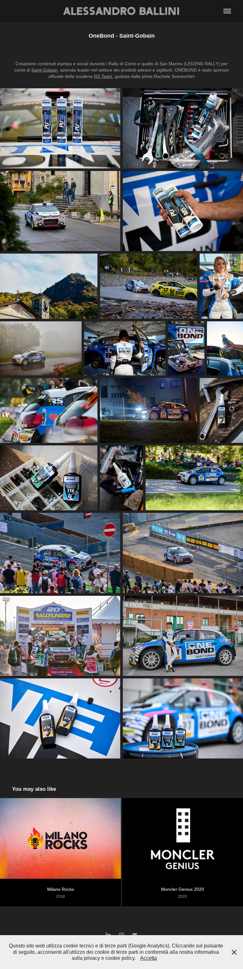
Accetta (148, 958)
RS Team (103, 76)
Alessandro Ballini (121, 11)
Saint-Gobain (44, 69)
